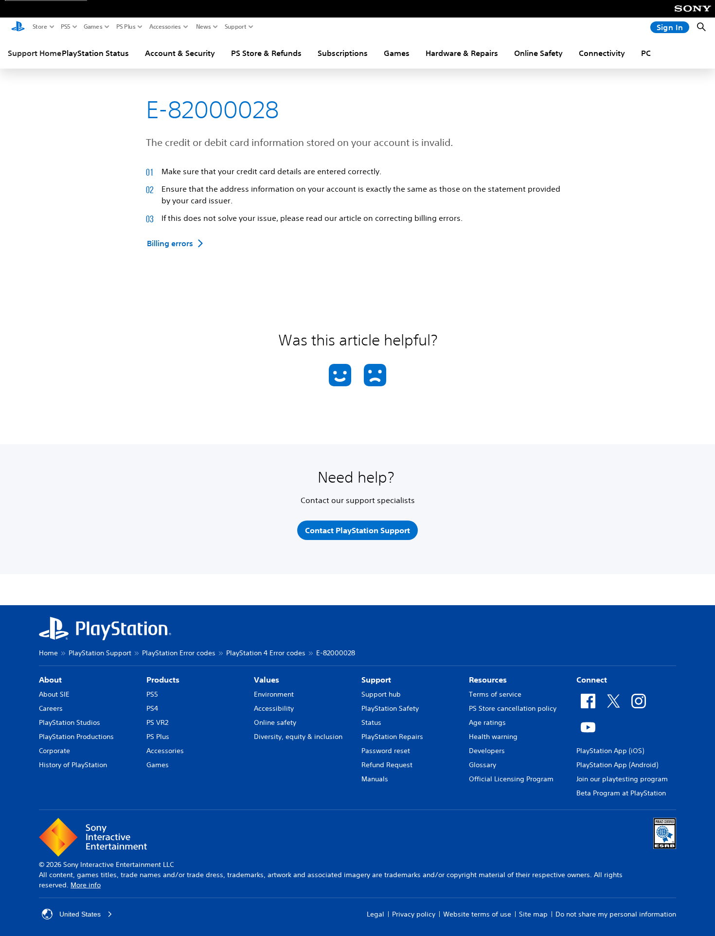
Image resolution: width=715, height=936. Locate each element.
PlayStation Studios (69, 722)
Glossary (482, 764)
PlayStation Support (100, 652)
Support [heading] (376, 679)
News (203, 27)
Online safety (275, 722)
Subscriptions (343, 53)
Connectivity (602, 53)
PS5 (66, 27)
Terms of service (495, 694)
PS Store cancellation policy (512, 708)
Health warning (493, 736)
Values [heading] (266, 679)
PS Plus (126, 27)
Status (371, 722)
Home (48, 652)
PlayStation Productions (76, 736)
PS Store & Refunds (266, 53)
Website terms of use (477, 914)
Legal (375, 914)
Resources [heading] (488, 679)
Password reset (385, 750)
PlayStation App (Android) (617, 764)
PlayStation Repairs (392, 736)
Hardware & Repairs (462, 53)
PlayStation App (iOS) (610, 750)
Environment (274, 694)
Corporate (54, 750)
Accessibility (274, 708)
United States (80, 914)
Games (93, 27)
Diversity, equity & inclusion (298, 736)
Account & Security (180, 53)
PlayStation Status (95, 53)
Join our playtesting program (622, 778)
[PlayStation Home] (18, 27)
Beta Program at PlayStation (621, 793)
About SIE (54, 694)
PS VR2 (157, 722)
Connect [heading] (591, 679)
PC (646, 53)
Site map (533, 914)
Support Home (34, 53)
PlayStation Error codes (178, 652)
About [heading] (50, 679)
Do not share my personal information (615, 914)
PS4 (152, 708)
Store (40, 27)
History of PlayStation (73, 764)
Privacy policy (413, 914)
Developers (487, 750)
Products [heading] (162, 679)
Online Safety (538, 53)
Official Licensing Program (511, 778)
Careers (51, 708)
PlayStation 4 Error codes (265, 652)
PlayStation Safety (390, 708)
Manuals (374, 778)
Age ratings (487, 722)
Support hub (381, 694)
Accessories (165, 27)
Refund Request (386, 764)
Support (236, 27)
